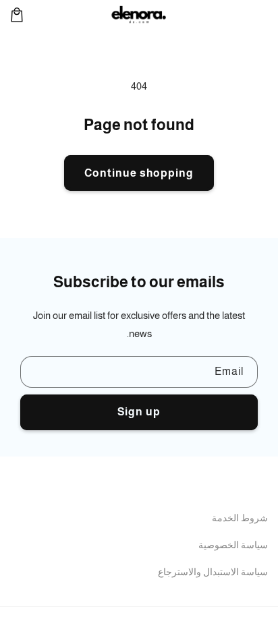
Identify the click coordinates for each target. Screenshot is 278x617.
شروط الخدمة (240, 517)
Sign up (139, 411)
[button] (17, 15)
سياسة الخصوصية (233, 544)
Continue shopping (139, 173)
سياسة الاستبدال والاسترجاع (213, 571)
